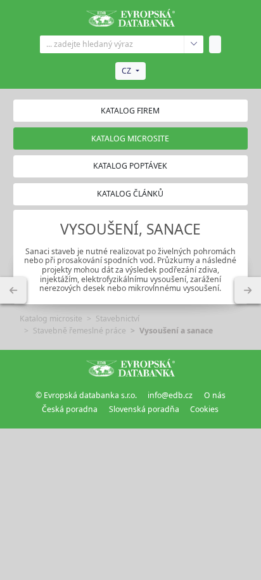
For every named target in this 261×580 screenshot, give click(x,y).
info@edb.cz (170, 395)
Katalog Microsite (130, 138)
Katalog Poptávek (130, 165)
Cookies (204, 409)
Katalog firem (130, 110)
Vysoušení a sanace (176, 330)
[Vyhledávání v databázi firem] (130, 368)
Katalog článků (130, 193)
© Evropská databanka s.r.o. (86, 395)
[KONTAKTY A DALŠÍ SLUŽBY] (247, 290)
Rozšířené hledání (193, 44)
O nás (215, 395)
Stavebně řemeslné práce (79, 330)
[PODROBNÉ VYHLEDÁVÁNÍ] (13, 290)
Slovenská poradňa (144, 409)
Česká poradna (70, 409)
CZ (126, 70)
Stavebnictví (117, 318)
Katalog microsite (51, 318)
